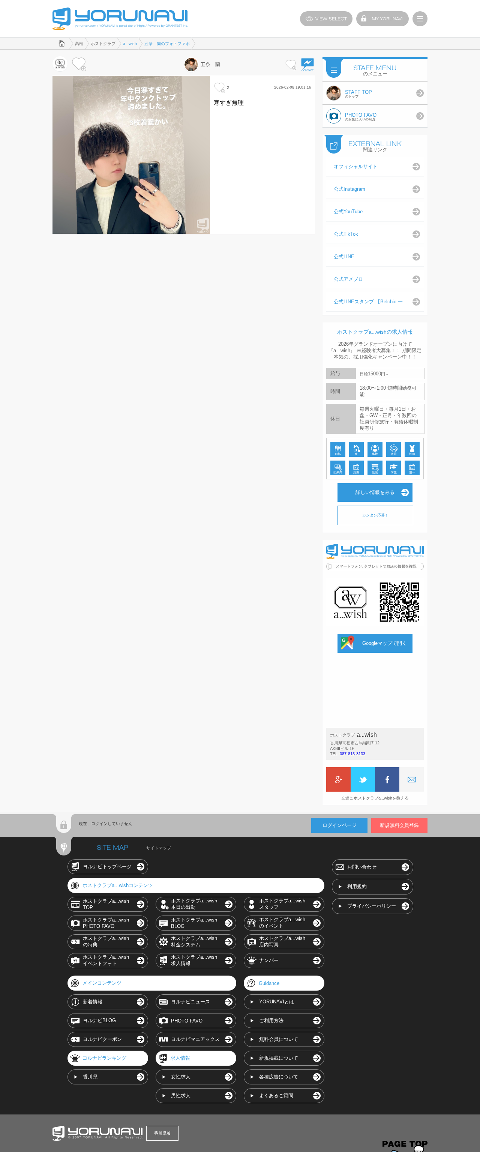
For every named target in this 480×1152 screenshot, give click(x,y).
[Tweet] (363, 779)
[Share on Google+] (338, 779)
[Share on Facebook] (387, 779)
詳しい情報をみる (375, 492)
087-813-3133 (352, 753)
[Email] (411, 779)
